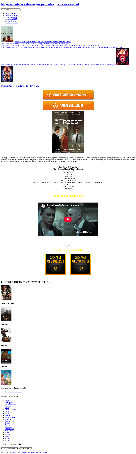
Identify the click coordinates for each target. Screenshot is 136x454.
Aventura (8, 406)
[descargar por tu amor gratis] (7, 42)
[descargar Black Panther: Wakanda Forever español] (58, 64)
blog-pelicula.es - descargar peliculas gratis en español (40, 4)
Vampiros (8, 436)
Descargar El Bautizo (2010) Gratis (20, 85)
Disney (7, 413)
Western (8, 438)
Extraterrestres (10, 417)
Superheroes (9, 431)
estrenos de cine (10, 21)
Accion (7, 400)
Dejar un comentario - (13, 392)
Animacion (9, 402)
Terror (7, 432)
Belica (7, 408)
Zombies (8, 440)
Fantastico (8, 419)
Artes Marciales (10, 404)
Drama (7, 415)
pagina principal (10, 13)
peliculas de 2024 (11, 17)
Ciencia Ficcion (10, 410)
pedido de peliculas (11, 23)
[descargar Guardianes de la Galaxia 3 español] (50, 45)
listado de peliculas (11, 15)
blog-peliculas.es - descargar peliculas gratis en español (28, 452)
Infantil (7, 423)
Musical (7, 425)
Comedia (8, 411)
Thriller (7, 434)
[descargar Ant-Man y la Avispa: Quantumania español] (61, 47)
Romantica (8, 427)
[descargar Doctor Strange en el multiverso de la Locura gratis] (122, 64)
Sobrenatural (9, 429)
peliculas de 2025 (11, 19)
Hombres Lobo (10, 421)
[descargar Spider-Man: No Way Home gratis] (7, 82)
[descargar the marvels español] (42, 42)
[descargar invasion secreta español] (35, 44)
